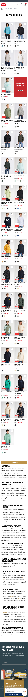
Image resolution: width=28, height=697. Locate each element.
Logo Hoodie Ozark (7, 392)
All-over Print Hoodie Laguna (5, 338)
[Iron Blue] (2, 46)
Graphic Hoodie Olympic (6, 311)
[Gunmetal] (5, 261)
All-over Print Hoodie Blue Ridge (6, 283)
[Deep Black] (15, 46)
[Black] (15, 208)
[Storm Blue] (5, 73)
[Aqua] (5, 235)
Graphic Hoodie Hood (6, 420)
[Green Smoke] (5, 289)
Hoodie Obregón (6, 94)
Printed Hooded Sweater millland (19, 41)
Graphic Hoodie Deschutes (6, 447)
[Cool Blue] (18, 208)
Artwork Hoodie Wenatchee (19, 393)
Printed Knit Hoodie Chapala (7, 121)
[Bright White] (5, 126)
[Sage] (2, 126)
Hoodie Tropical (19, 202)
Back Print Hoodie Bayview (6, 203)
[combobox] (14, 9)
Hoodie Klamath (6, 257)
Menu (2, 9)
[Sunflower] (2, 261)
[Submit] (24, 662)
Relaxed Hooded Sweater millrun (6, 41)
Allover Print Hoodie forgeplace (20, 121)
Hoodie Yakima (18, 257)
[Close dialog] (26, 670)
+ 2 (10, 45)
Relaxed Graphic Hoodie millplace (19, 68)
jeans (11, 596)
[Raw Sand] (18, 289)
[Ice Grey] (18, 46)
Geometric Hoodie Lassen (19, 420)
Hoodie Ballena (19, 175)
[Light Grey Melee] (7, 235)
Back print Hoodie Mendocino (19, 338)
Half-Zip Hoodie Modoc (6, 365)
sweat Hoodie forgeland (5, 148)
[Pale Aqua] (2, 452)
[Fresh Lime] (2, 208)
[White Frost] (15, 73)
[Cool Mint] (2, 99)
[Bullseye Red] (18, 398)
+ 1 (23, 181)
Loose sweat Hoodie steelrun (6, 176)
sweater (5, 612)
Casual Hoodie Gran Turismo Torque (7, 230)
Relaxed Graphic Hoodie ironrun (19, 148)
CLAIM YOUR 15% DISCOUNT (14, 694)
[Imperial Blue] (18, 235)
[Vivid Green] (2, 398)
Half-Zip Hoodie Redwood (19, 365)
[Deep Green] (2, 181)
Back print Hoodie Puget (19, 311)
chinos (19, 598)
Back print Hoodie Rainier (19, 283)
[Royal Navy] (5, 46)
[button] (14, 462)
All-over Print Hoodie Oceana (18, 230)
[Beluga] (7, 46)
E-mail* (5, 662)
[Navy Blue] (5, 99)
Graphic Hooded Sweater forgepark (7, 68)
